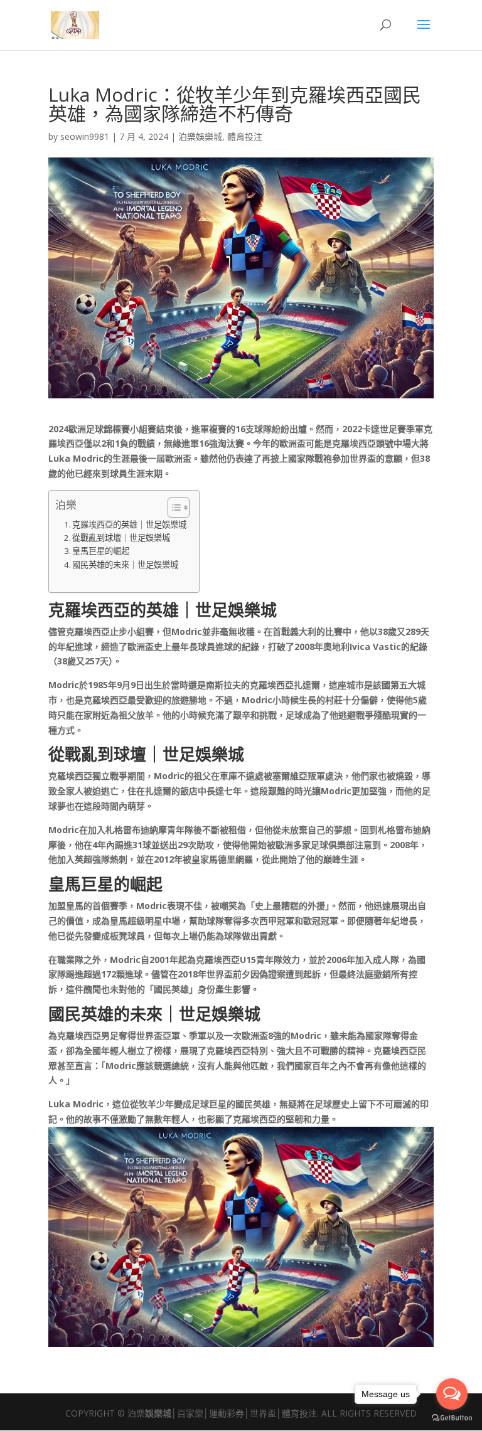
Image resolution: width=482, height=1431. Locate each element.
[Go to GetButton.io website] (452, 1418)
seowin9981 (84, 136)
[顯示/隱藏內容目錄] (172, 507)
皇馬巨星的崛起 (100, 550)
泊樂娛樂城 (200, 136)
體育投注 (244, 136)
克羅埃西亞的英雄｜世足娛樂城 (129, 524)
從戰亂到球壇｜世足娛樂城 (121, 537)
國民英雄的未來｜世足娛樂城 (125, 564)
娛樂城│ (161, 1413)
